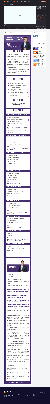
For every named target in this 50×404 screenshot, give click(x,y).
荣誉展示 (26, 395)
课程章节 (14, 32)
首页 (11, 1)
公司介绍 (26, 392)
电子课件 (14, 1)
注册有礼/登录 (43, 1)
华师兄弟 (34, 392)
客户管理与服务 (40, 51)
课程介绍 (6, 32)
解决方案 (18, 1)
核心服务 (26, 394)
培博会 (33, 394)
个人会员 (21, 1)
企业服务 (25, 1)
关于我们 (29, 1)
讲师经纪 (34, 395)
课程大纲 (10, 32)
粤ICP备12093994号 (34, 399)
